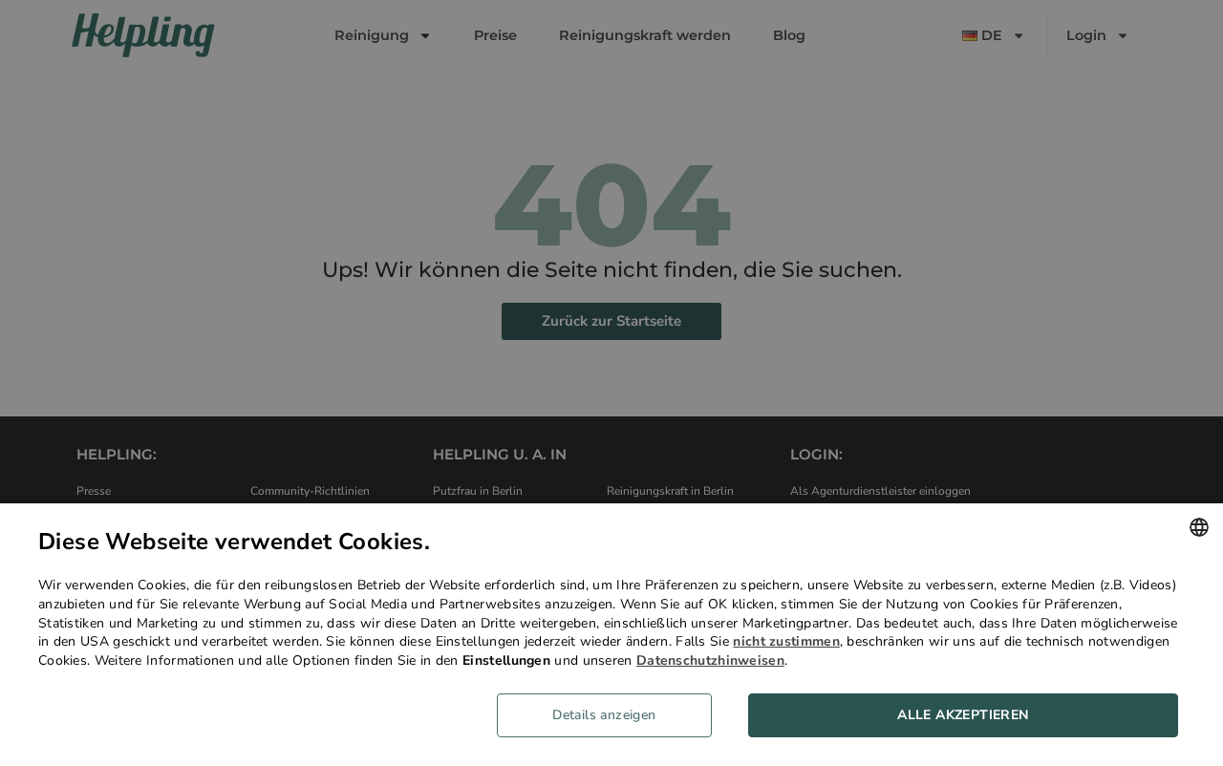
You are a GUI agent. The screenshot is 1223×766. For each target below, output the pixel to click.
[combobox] (1199, 527)
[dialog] (611, 634)
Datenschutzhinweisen (710, 660)
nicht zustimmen (786, 641)
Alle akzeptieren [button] (962, 715)
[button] (611, 715)
